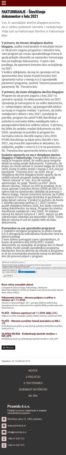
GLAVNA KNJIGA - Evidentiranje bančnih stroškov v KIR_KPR (29, 334)
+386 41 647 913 (15, 438)
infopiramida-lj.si (16, 432)
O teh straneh (33, 383)
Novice (10, 347)
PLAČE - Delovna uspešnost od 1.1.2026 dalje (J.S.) (29, 313)
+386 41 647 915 (15, 445)
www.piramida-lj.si (16, 425)
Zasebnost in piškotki (33, 389)
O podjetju (33, 376)
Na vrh (33, 395)
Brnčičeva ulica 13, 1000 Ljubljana (24, 419)
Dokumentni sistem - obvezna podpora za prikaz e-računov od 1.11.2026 (29, 298)
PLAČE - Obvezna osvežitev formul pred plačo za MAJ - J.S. (31, 322)
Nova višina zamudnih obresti (17, 284)
